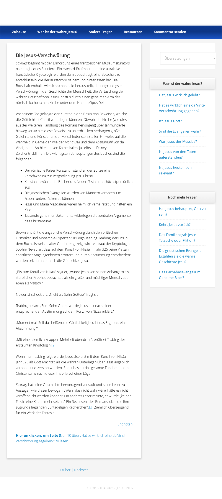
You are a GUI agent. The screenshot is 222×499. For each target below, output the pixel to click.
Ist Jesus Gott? (170, 121)
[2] (53, 345)
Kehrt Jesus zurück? (175, 224)
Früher (65, 470)
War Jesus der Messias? (178, 141)
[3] (91, 407)
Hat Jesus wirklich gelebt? (179, 95)
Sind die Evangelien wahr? (180, 131)
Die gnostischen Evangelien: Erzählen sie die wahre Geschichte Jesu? (181, 256)
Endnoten (125, 424)
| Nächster (79, 470)
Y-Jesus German (39, 11)
